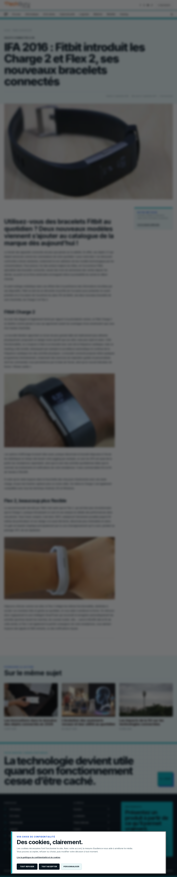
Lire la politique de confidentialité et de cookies (38, 857)
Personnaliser (71, 866)
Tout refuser (27, 866)
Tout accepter (49, 866)
